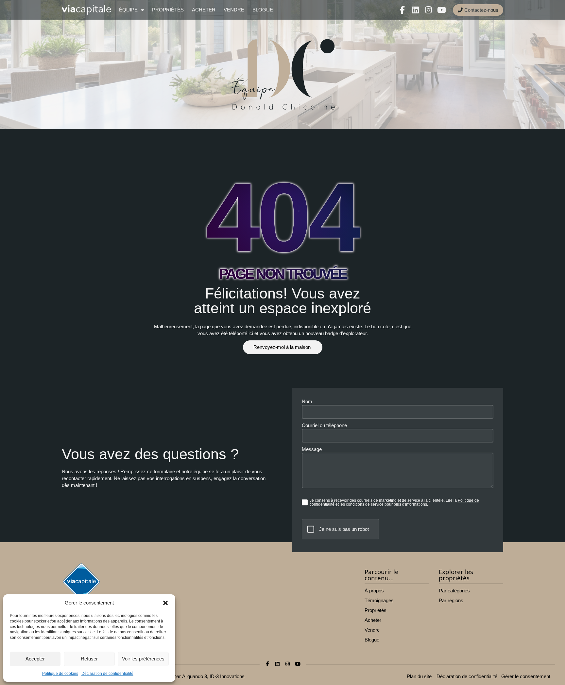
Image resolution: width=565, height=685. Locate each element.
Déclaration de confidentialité (107, 673)
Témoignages (379, 600)
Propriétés (168, 9)
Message (312, 449)
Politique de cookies (60, 673)
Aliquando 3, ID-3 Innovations (213, 676)
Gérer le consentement (525, 676)
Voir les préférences (143, 658)
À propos (374, 590)
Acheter (203, 9)
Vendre (234, 9)
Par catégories (454, 590)
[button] (165, 603)
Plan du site (419, 676)
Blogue (262, 9)
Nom (307, 401)
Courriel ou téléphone (324, 425)
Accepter (35, 658)
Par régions (451, 600)
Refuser (89, 658)
